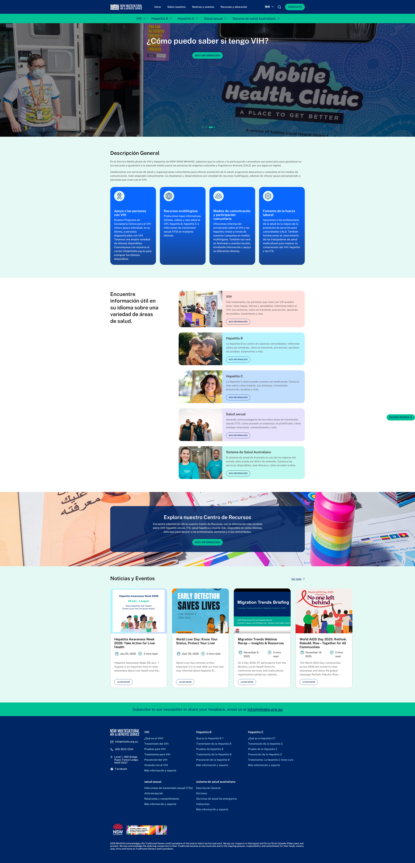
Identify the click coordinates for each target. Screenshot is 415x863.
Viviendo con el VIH (156, 765)
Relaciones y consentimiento (161, 798)
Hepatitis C (186, 18)
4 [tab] (214, 127)
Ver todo (296, 579)
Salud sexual (213, 18)
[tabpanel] (207, 80)
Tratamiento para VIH (157, 754)
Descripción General (208, 788)
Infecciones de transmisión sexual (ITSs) (168, 788)
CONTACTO (295, 6)
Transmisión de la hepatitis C (265, 743)
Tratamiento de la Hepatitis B (213, 754)
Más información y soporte (160, 770)
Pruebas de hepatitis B (209, 749)
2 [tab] (206, 127)
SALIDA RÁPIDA (399, 417)
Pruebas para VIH (155, 749)
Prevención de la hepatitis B (213, 759)
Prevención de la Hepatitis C (265, 754)
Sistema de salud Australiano (254, 18)
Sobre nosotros (176, 6)
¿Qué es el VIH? (153, 738)
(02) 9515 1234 (124, 749)
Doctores (201, 793)
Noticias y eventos (203, 6)
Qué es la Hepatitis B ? (209, 738)
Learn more (123, 682)
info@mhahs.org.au (265, 709)
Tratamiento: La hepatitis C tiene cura (270, 759)
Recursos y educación (234, 6)
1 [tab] (203, 127)
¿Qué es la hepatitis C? (261, 738)
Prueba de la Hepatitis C (262, 749)
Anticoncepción (153, 793)
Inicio (157, 6)
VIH (139, 18)
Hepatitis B (159, 18)
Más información (207, 64)
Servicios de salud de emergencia (216, 798)
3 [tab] (210, 127)
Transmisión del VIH (156, 743)
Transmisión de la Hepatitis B (213, 743)
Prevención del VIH (155, 759)
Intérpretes (203, 804)
